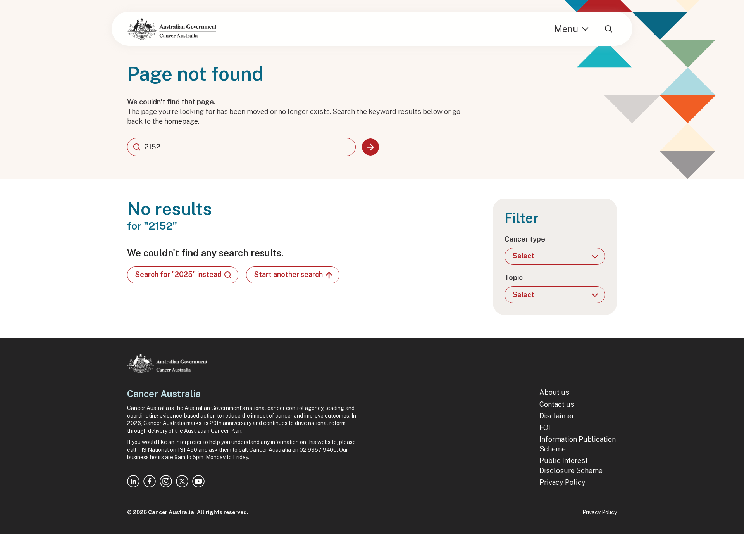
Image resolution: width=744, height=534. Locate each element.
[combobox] (241, 147)
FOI (544, 427)
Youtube (198, 481)
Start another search (288, 274)
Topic (514, 277)
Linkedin (133, 481)
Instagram (166, 481)
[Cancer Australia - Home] (171, 29)
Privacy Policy (562, 482)
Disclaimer (556, 416)
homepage (181, 121)
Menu (566, 28)
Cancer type (525, 239)
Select (523, 256)
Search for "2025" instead (178, 274)
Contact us (556, 404)
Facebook (149, 481)
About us (554, 392)
